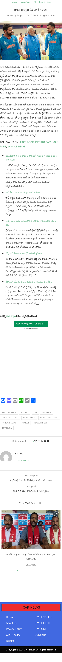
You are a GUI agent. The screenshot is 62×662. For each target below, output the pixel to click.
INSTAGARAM (43, 142)
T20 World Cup (40, 423)
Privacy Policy (14, 628)
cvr (35, 412)
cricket (24, 412)
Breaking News (9, 412)
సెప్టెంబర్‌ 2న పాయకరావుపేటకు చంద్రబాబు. (24, 253)
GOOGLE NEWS (16, 146)
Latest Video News (49, 417)
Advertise (41, 634)
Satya (19, 15)
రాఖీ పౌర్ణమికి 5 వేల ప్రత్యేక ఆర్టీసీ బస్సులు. (23, 192)
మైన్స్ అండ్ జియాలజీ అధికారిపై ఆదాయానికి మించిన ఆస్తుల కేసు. (31, 222)
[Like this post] (35, 441)
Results (10, 640)
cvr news (46, 412)
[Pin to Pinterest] (45, 441)
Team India (7, 428)
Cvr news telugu (10, 417)
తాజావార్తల (11, 315)
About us (11, 622)
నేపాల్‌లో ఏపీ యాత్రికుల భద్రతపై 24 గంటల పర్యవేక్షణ (29, 281)
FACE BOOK (27, 142)
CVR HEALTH (43, 622)
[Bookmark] (56, 513)
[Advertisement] (31, 363)
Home (9, 617)
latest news (29, 417)
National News (9, 423)
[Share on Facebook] (39, 441)
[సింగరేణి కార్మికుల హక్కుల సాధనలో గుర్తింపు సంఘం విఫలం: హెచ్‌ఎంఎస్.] (31, 529)
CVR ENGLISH (44, 617)
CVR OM (41, 628)
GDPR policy (13, 634)
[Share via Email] (48, 441)
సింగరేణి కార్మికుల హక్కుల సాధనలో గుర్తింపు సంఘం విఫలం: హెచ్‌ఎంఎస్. (32, 157)
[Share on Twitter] (42, 441)
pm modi (25, 423)
